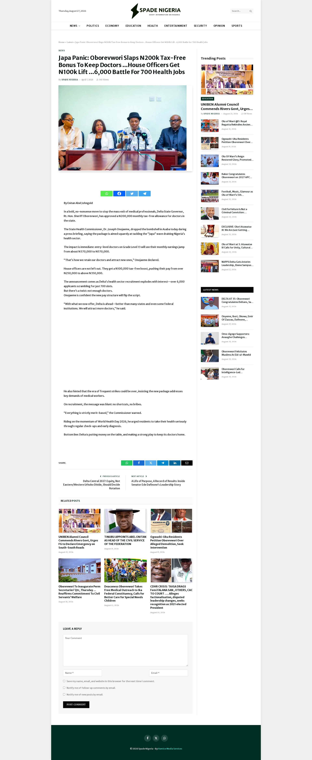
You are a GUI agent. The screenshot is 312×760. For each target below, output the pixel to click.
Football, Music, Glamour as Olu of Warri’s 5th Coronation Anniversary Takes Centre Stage (237, 193)
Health (153, 25)
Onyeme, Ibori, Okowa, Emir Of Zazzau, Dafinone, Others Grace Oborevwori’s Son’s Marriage (237, 318)
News (73, 25)
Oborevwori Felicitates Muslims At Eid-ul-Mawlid (236, 353)
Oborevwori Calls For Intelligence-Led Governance (233, 371)
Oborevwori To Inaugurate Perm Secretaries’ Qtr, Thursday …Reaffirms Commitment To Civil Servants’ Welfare (79, 592)
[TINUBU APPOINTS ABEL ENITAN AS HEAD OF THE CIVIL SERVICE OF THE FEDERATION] (125, 521)
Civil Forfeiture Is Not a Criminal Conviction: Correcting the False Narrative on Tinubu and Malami (235, 211)
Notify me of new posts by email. (85, 694)
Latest (70, 42)
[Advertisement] (125, 352)
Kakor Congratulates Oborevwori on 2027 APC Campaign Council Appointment (236, 176)
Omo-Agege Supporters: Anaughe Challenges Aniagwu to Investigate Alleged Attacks (236, 335)
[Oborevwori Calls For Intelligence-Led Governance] (210, 373)
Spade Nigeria (70, 79)
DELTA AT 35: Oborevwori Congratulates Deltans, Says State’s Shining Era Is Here (238, 300)
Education (133, 25)
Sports (237, 25)
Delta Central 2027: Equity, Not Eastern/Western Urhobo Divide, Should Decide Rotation (91, 485)
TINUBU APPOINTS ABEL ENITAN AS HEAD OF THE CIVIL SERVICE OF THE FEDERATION (125, 540)
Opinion (219, 25)
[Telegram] (145, 193)
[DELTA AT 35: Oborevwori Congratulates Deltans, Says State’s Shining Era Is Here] (210, 303)
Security (200, 25)
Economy (112, 25)
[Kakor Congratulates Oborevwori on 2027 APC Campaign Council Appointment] (210, 178)
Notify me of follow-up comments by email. (91, 687)
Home (61, 42)
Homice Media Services (170, 748)
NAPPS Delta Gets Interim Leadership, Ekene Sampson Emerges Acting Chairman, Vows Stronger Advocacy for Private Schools (238, 263)
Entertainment (175, 25)
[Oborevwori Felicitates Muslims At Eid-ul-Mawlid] (210, 356)
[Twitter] (132, 193)
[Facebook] (119, 193)
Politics (93, 25)
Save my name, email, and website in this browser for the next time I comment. (111, 681)
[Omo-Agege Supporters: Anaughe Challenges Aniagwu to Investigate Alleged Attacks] (210, 338)
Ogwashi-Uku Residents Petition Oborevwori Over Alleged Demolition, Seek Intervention (167, 542)
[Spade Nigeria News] (156, 11)
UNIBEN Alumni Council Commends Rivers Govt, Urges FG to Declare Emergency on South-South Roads (78, 542)
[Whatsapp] (107, 193)
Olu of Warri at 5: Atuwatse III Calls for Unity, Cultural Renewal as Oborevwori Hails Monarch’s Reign (237, 246)
